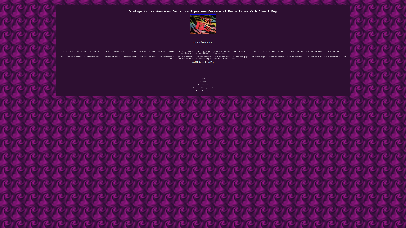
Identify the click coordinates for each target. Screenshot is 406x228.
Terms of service (203, 91)
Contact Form (203, 85)
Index (203, 79)
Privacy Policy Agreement (203, 88)
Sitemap (203, 82)
